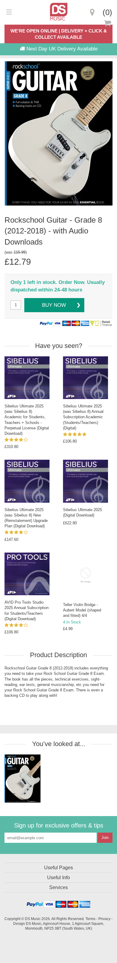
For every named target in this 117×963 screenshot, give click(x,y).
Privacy (104, 919)
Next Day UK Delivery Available (61, 49)
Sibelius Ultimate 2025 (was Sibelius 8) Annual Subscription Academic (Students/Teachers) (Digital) (83, 417)
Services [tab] (58, 887)
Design (19, 923)
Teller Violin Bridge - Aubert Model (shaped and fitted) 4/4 (82, 610)
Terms (90, 919)
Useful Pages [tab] (58, 867)
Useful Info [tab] (58, 877)
